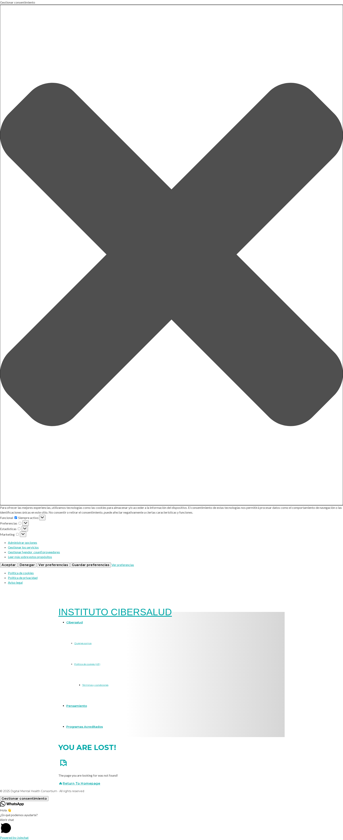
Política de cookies (21, 573)
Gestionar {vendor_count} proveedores (34, 552)
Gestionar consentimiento (24, 798)
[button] (171, 255)
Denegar (27, 565)
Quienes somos (83, 643)
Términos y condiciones (95, 684)
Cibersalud (74, 622)
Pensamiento (76, 706)
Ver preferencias (53, 565)
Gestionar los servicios (23, 547)
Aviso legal (15, 582)
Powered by (14, 837)
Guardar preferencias (90, 565)
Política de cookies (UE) (87, 664)
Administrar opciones (22, 542)
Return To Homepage (81, 783)
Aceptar (9, 565)
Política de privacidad (23, 578)
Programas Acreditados (84, 727)
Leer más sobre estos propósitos (30, 557)
